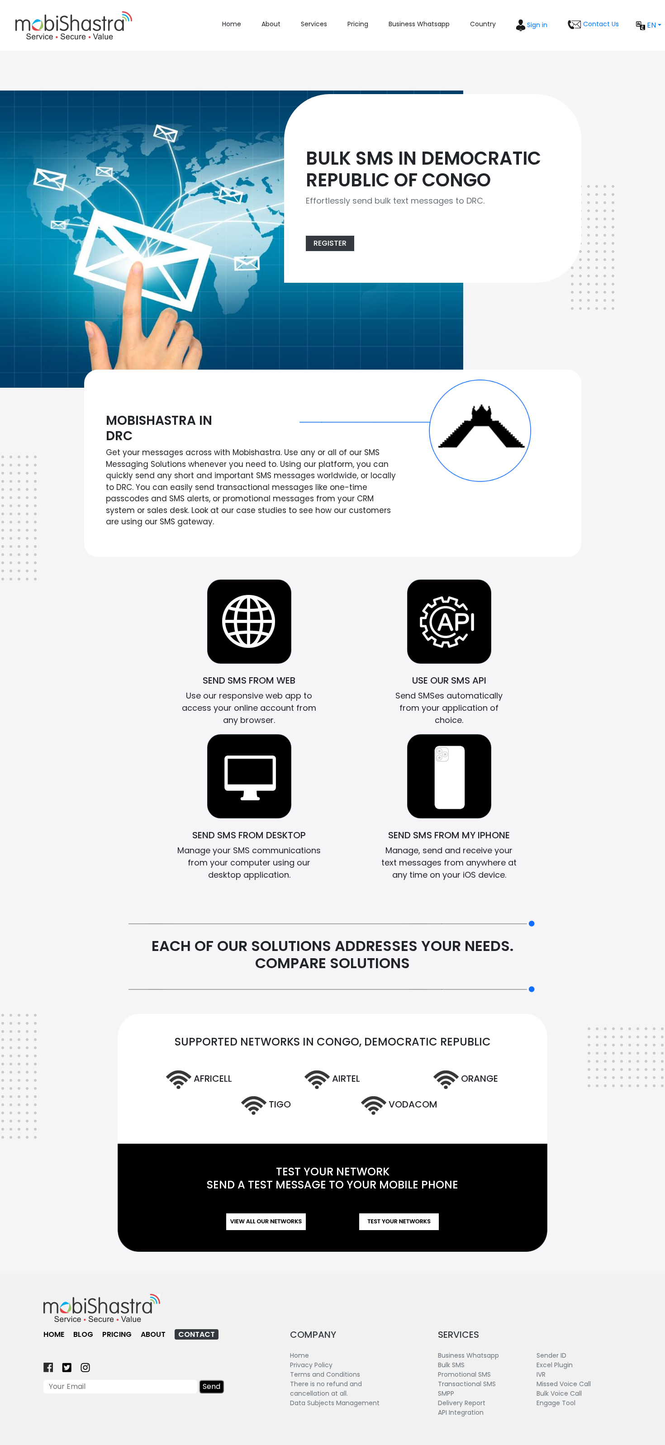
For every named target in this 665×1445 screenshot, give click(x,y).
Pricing (357, 24)
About (270, 24)
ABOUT (153, 1334)
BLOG (83, 1334)
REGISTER (330, 243)
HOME (53, 1334)
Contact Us (600, 24)
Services (314, 24)
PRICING (117, 1334)
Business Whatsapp (419, 24)
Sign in (536, 24)
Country (483, 24)
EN (650, 25)
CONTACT (196, 1334)
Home (231, 24)
